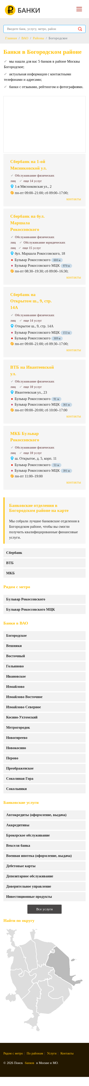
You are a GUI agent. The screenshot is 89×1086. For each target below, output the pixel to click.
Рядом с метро (13, 1053)
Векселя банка (18, 845)
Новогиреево (16, 738)
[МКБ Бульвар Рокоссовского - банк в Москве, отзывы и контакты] (68, 442)
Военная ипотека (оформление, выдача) (39, 856)
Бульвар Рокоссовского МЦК (30, 609)
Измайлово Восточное (24, 697)
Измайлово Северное (23, 707)
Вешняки (14, 646)
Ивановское (16, 676)
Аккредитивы (17, 825)
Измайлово (15, 687)
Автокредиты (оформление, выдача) (36, 815)
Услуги (52, 1053)
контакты (73, 199)
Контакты (66, 1053)
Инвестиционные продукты (29, 896)
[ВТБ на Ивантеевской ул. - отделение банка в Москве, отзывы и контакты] (68, 376)
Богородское (16, 635)
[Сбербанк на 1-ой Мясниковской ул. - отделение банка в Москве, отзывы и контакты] (68, 170)
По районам (35, 1053)
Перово (12, 758)
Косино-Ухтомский (21, 717)
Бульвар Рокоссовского (25, 599)
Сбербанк (14, 553)
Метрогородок (18, 727)
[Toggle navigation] (79, 9)
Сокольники (16, 789)
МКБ (10, 573)
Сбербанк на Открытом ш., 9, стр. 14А (31, 301)
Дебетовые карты (21, 866)
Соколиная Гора (19, 778)
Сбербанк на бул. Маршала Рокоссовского (27, 223)
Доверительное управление (28, 886)
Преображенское (20, 768)
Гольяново (15, 666)
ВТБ (10, 563)
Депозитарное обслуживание (29, 876)
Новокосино (16, 748)
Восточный (15, 656)
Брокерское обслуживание (28, 835)
